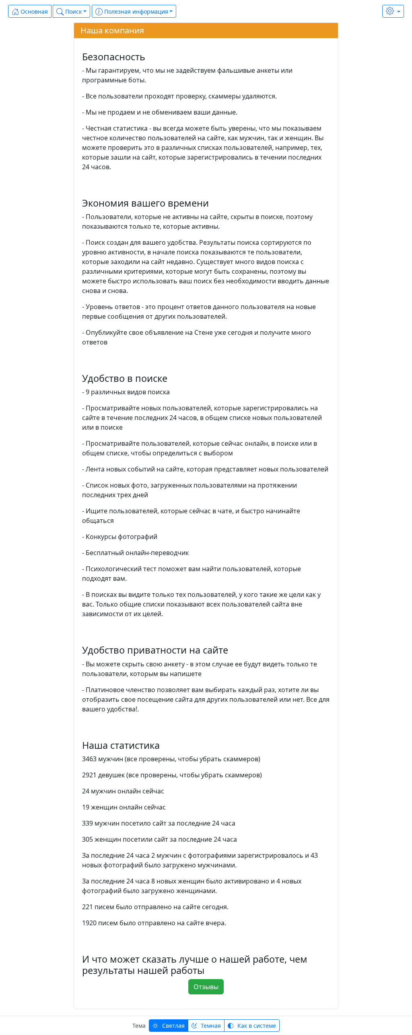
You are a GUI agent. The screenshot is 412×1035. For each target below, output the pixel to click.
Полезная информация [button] (135, 11)
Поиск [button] (73, 11)
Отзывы (206, 986)
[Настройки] (393, 11)
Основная (33, 11)
